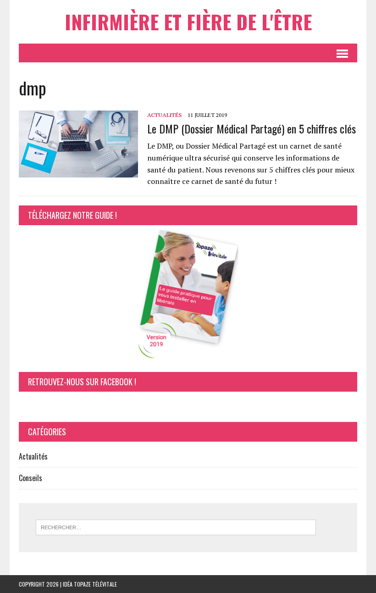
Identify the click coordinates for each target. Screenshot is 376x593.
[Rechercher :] (176, 526)
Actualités (164, 114)
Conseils (30, 477)
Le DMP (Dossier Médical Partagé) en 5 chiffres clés (251, 128)
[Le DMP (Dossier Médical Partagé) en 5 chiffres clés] (78, 171)
